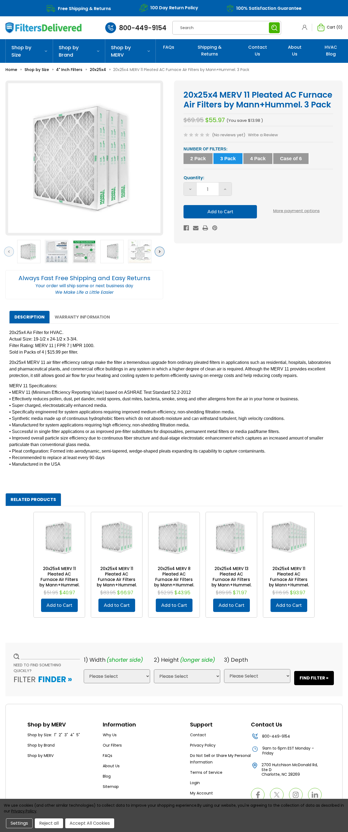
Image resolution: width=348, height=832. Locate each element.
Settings (19, 823)
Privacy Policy (203, 745)
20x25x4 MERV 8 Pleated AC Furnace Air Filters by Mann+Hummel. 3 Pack (174, 579)
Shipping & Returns (210, 50)
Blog (107, 776)
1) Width (94, 660)
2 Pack (198, 158)
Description (29, 317)
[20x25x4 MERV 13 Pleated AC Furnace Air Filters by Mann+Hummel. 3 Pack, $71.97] (231, 537)
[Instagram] (296, 795)
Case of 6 (291, 158)
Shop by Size (21, 51)
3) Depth (236, 660)
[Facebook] (186, 228)
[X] (277, 795)
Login (195, 782)
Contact (198, 735)
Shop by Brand (69, 51)
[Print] (205, 228)
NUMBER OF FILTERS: (206, 149)
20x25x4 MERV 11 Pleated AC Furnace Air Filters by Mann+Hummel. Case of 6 (289, 579)
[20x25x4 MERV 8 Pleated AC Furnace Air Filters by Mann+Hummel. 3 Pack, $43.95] (174, 537)
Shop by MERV (121, 51)
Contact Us (257, 50)
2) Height (166, 660)
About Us (295, 50)
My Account (201, 793)
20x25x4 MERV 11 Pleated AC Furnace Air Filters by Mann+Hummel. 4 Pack (117, 579)
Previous (10, 251)
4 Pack (258, 158)
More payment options (296, 211)
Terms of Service (206, 772)
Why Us (110, 735)
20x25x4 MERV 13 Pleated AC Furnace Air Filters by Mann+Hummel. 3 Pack (231, 579)
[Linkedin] (315, 795)
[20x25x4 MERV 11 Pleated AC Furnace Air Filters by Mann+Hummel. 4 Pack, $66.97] (116, 537)
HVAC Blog (331, 50)
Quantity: (194, 178)
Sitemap (111, 786)
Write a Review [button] (263, 135)
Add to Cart (59, 605)
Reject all (49, 823)
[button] (305, 27)
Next (160, 251)
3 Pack (228, 158)
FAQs (168, 47)
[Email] (195, 228)
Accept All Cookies (90, 823)
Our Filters (112, 745)
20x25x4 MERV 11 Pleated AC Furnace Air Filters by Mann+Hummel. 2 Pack (59, 579)
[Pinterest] (214, 228)
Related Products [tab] (33, 499)
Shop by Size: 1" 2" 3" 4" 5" (53, 735)
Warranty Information (82, 317)
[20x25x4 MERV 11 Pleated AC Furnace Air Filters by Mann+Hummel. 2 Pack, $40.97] (59, 537)
